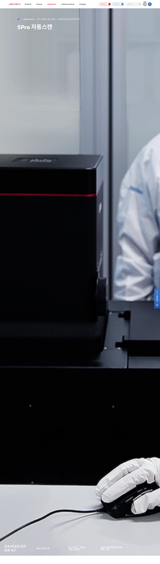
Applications (28, 19)
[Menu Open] (150, 4)
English (145, 1)
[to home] (14, 4)
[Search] (139, 4)
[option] (80, 278)
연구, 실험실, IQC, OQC (46, 19)
